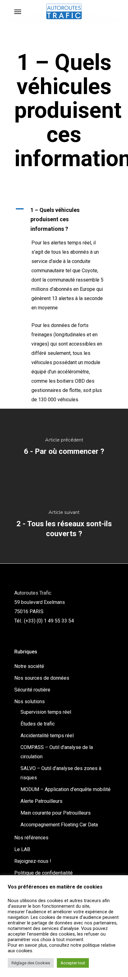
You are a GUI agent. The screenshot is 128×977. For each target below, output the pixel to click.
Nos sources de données (41, 678)
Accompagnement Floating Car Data (59, 825)
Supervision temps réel (46, 712)
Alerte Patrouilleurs (41, 801)
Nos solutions (29, 701)
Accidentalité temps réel (47, 735)
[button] (64, 219)
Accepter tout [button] (73, 963)
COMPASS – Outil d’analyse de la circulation (57, 752)
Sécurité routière (32, 690)
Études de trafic (38, 724)
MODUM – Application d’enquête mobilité (66, 789)
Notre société (29, 666)
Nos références (31, 838)
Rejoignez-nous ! (32, 861)
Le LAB (22, 849)
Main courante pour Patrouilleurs (56, 813)
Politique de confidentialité (43, 873)
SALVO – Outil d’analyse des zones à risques (61, 773)
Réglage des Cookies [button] (30, 963)
